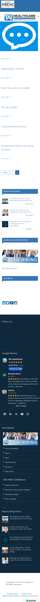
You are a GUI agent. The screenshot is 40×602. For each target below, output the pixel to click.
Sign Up (7, 453)
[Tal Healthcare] (20, 17)
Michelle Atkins (14, 374)
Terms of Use (26, 594)
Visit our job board (9, 268)
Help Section (9, 471)
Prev (5, 172)
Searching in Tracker (12, 68)
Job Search (8, 467)
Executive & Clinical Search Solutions (17, 490)
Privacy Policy (12, 594)
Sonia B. (11, 390)
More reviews (21, 406)
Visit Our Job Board (11, 448)
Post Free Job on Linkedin (15, 88)
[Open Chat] (19, 36)
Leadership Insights (12, 494)
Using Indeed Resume (13, 126)
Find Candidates (10, 499)
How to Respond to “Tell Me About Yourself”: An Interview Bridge (20, 550)
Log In (7, 458)
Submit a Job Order (11, 485)
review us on (14, 369)
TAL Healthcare (15, 359)
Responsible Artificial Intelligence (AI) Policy (20, 596)
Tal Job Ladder (9, 107)
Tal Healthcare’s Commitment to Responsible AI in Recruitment (20, 224)
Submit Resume (10, 462)
